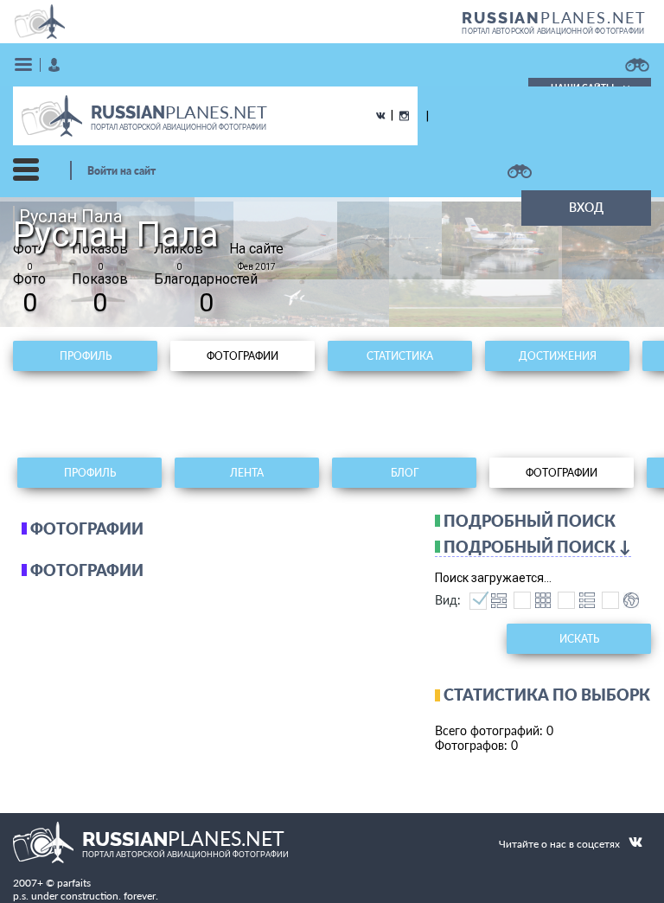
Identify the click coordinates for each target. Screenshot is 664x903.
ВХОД (586, 207)
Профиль (86, 355)
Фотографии (242, 355)
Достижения (558, 355)
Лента (247, 472)
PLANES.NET (554, 17)
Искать (579, 638)
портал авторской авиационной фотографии (553, 31)
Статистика (400, 355)
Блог (404, 472)
